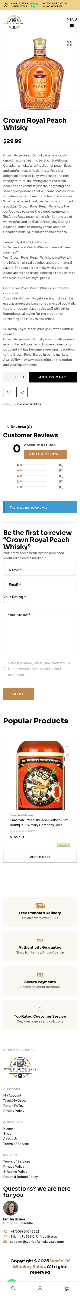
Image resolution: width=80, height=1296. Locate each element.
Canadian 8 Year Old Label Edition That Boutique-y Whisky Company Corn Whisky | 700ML (39, 825)
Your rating (14, 597)
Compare (22, 392)
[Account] (40, 1288)
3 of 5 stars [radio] (12, 602)
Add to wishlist (8, 392)
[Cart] (66, 1288)
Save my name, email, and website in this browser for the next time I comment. (39, 669)
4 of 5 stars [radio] (16, 602)
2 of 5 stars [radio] (8, 602)
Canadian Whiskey (29, 404)
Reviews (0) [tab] (21, 427)
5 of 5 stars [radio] (20, 602)
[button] (69, 43)
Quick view (67, 763)
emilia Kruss (14, 1219)
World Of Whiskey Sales (41, 1263)
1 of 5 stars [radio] (4, 602)
